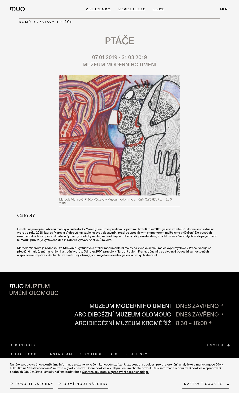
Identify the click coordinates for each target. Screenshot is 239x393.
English (216, 345)
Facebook (26, 354)
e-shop (158, 9)
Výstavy (45, 22)
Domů (25, 22)
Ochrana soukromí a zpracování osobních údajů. (115, 371)
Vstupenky (98, 9)
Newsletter (131, 9)
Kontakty (25, 345)
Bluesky (139, 354)
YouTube (93, 354)
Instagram (61, 354)
